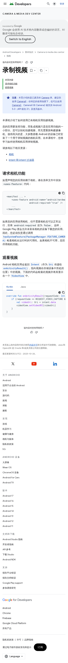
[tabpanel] (34, 304)
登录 (62, 3)
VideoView (18, 275)
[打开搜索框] (48, 4)
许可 (19, 639)
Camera (45, 97)
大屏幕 (6, 462)
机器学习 (7, 428)
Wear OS (7, 467)
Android (7, 380)
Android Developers (12, 52)
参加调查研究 (9, 587)
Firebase (7, 618)
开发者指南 (8, 544)
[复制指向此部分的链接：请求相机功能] (28, 174)
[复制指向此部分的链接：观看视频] (21, 258)
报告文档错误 (9, 577)
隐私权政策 (8, 444)
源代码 (6, 395)
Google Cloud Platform (14, 623)
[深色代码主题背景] (60, 193)
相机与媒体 (8, 439)
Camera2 (16, 105)
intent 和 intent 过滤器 (21, 160)
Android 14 (8, 511)
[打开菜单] (5, 4)
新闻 (5, 400)
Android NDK (9, 559)
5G (4, 449)
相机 (11, 154)
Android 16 (8, 500)
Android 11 (8, 526)
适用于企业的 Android (14, 385)
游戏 (5, 423)
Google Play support (13, 582)
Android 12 (8, 521)
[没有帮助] (31, 62)
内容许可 (33, 345)
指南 (9, 56)
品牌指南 (28, 639)
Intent (35, 264)
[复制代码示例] (63, 193)
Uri (51, 264)
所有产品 (7, 628)
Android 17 (8, 495)
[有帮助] (26, 62)
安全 (5, 390)
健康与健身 (8, 434)
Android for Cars (11, 477)
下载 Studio (8, 554)
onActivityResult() (15, 268)
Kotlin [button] (9, 286)
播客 (5, 410)
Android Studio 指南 (13, 539)
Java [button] (23, 286)
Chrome (7, 613)
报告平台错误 (9, 572)
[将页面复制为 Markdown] (41, 70)
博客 (5, 405)
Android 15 (8, 505)
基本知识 (29, 52)
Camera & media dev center (22, 13)
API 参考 (7, 549)
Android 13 (8, 516)
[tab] (10, 286)
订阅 (40, 647)
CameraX (21, 101)
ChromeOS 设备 (11, 472)
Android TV (8, 482)
